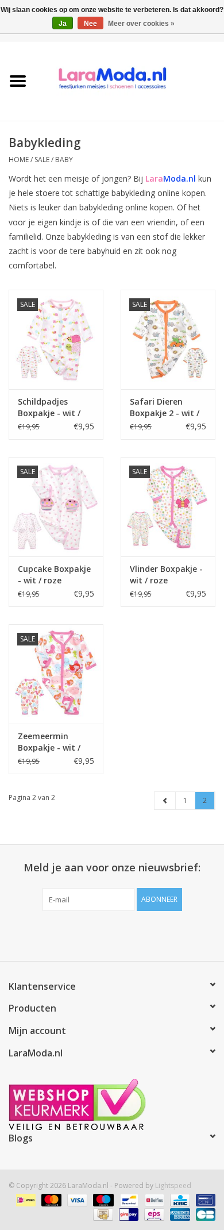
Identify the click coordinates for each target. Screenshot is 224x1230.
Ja (63, 24)
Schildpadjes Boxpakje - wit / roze (49, 407)
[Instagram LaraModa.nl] (153, 934)
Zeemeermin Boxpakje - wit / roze (49, 742)
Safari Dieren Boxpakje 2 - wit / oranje (164, 407)
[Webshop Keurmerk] (112, 1104)
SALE (42, 159)
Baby (64, 159)
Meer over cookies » (141, 24)
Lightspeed (173, 1185)
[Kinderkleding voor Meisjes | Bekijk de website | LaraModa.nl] (130, 80)
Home (19, 159)
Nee (90, 24)
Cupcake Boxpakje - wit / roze (54, 574)
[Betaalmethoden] (24, 1200)
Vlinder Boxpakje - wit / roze (166, 574)
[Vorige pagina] (165, 800)
